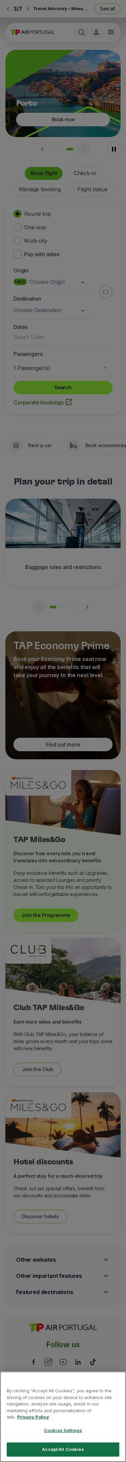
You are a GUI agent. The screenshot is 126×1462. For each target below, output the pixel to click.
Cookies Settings (63, 1430)
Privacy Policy (33, 1417)
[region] (63, 1416)
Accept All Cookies (63, 1449)
